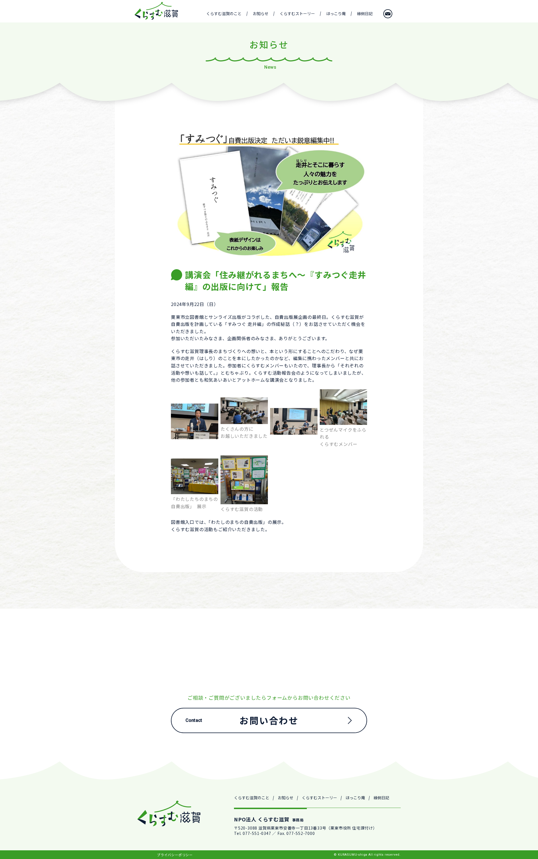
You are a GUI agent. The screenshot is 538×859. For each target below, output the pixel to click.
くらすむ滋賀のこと (224, 13)
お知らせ (260, 13)
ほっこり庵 (336, 13)
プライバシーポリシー (175, 854)
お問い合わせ (387, 13)
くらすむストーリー (297, 13)
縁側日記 (365, 13)
